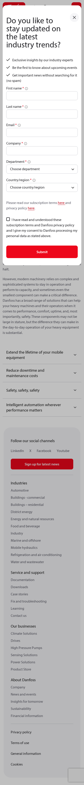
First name (15, 88)
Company (14, 143)
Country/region (19, 180)
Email (11, 125)
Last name (15, 106)
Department (16, 161)
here (61, 202)
